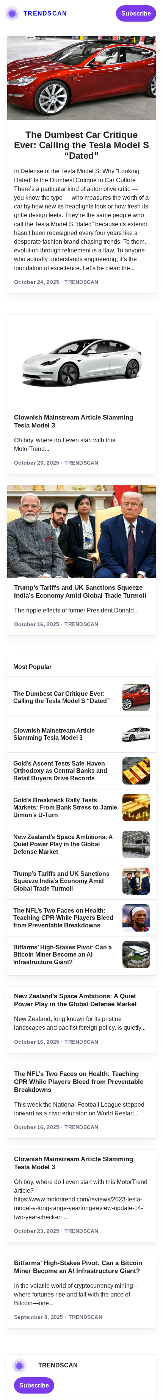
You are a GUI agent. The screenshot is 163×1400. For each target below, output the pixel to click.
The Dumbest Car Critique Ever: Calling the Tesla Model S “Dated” (81, 145)
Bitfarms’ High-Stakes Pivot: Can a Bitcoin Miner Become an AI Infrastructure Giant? (62, 954)
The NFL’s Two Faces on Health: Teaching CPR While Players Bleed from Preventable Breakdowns (63, 918)
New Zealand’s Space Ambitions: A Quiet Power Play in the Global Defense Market (63, 844)
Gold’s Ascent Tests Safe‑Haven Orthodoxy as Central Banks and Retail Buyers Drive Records (60, 770)
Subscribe (136, 13)
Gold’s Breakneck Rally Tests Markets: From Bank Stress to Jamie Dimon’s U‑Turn (65, 807)
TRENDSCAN (45, 13)
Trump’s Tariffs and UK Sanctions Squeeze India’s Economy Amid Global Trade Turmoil (61, 881)
